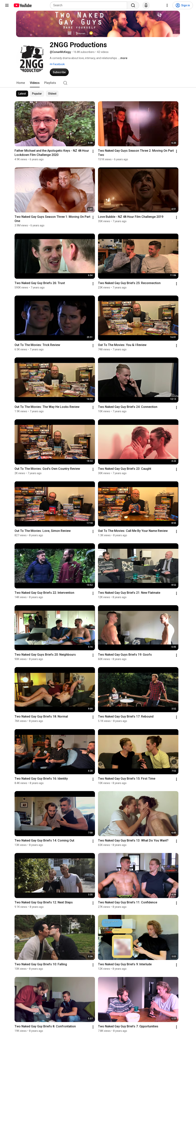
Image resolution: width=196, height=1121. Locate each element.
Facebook (58, 64)
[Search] (133, 5)
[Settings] (167, 5)
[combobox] (89, 5)
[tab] (20, 82)
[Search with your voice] (146, 5)
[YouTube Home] (22, 5)
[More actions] (93, 151)
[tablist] (98, 82)
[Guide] (7, 5)
